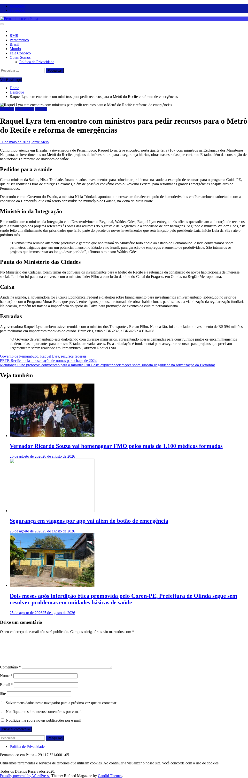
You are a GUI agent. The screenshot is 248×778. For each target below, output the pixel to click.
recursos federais (73, 356)
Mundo (15, 49)
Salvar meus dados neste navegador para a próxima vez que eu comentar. (61, 703)
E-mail (6, 685)
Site (3, 694)
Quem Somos (20, 57)
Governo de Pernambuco (19, 356)
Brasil (14, 44)
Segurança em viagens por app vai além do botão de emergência (89, 521)
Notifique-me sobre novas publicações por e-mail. (44, 720)
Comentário (10, 667)
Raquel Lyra (49, 356)
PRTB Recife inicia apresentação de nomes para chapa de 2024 (48, 361)
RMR (14, 36)
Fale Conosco (20, 53)
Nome (6, 676)
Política (41, 109)
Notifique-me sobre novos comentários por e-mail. (44, 712)
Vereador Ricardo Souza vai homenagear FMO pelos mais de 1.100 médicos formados (116, 446)
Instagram (17, 6)
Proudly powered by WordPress (25, 776)
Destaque (7, 109)
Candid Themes (110, 776)
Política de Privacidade (36, 62)
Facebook (17, 10)
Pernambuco (19, 40)
